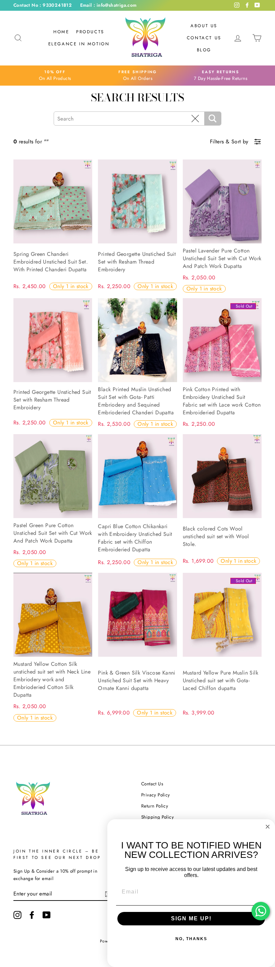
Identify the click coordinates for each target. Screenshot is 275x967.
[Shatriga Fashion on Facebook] (32, 915)
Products (90, 32)
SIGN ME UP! (191, 918)
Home (61, 32)
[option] (54, 75)
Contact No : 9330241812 (42, 5)
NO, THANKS (191, 938)
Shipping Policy (157, 817)
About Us (203, 25)
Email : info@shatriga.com (108, 5)
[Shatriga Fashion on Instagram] (17, 915)
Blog (204, 50)
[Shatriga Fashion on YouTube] (47, 915)
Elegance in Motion (79, 44)
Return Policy (154, 805)
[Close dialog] (268, 827)
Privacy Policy (155, 794)
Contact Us (204, 38)
